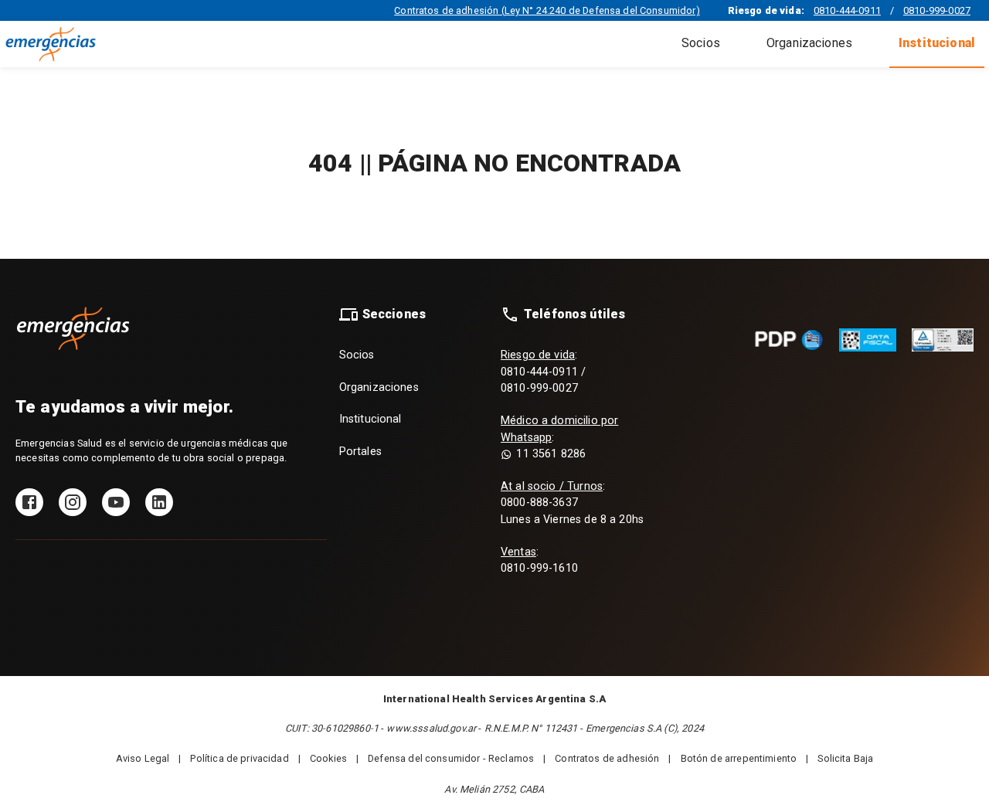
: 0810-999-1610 (539, 560)
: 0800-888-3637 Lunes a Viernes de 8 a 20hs (572, 503)
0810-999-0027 (936, 10)
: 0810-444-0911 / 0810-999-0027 (543, 371)
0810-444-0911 (847, 10)
